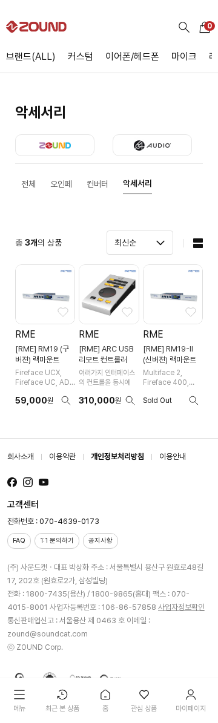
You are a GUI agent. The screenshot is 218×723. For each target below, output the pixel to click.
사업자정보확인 (181, 607)
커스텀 (80, 56)
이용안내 (172, 456)
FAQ (19, 541)
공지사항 (100, 541)
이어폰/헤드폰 (132, 56)
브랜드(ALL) (31, 56)
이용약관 (62, 456)
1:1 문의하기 (57, 541)
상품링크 (45, 339)
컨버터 (97, 184)
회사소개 (20, 456)
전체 (28, 184)
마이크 (184, 56)
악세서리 (137, 183)
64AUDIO (152, 145)
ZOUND (54, 145)
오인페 (61, 184)
